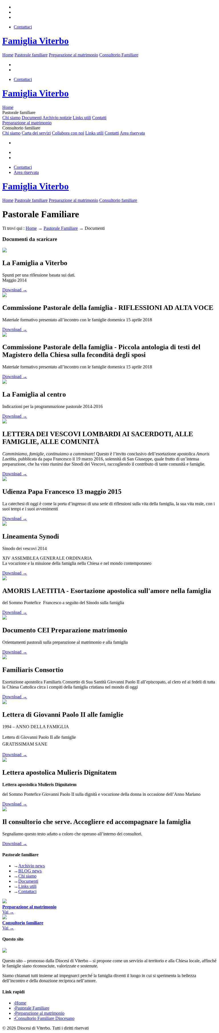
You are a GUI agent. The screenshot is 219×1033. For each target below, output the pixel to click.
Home (7, 54)
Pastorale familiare (31, 54)
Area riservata (132, 133)
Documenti (32, 117)
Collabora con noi (68, 133)
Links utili (82, 117)
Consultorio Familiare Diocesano (44, 1018)
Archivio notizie (57, 117)
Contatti (99, 117)
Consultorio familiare (118, 200)
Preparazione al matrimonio (73, 54)
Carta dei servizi (36, 133)
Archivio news (31, 865)
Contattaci (23, 27)
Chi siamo (11, 117)
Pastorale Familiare (61, 228)
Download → (14, 289)
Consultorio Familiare (118, 54)
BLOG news (30, 870)
